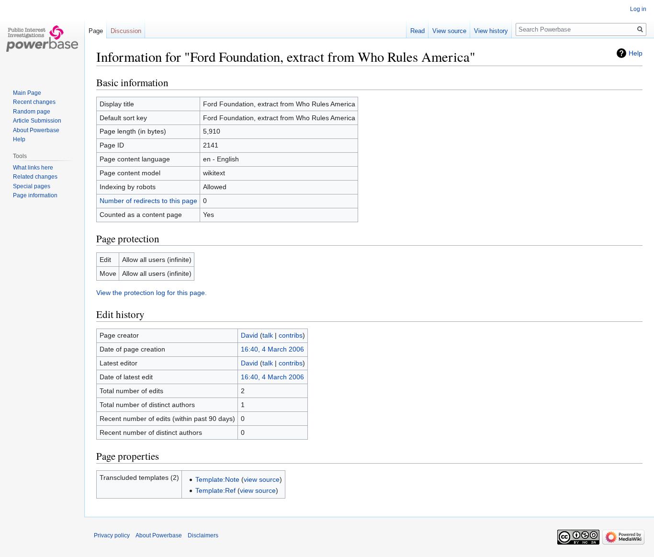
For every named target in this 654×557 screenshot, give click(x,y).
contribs (291, 335)
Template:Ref (215, 490)
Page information (35, 195)
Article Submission (37, 120)
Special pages (31, 186)
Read (417, 30)
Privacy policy (112, 535)
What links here (33, 167)
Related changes (35, 176)
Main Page (27, 93)
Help (636, 53)
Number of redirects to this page (148, 201)
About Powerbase (36, 130)
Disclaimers (203, 535)
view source (262, 479)
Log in (638, 9)
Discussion (126, 30)
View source (449, 30)
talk (267, 335)
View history (491, 30)
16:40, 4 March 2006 (272, 349)
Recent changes (34, 102)
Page (96, 30)
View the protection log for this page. (151, 292)
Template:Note (217, 479)
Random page (31, 111)
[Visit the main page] (42, 38)
